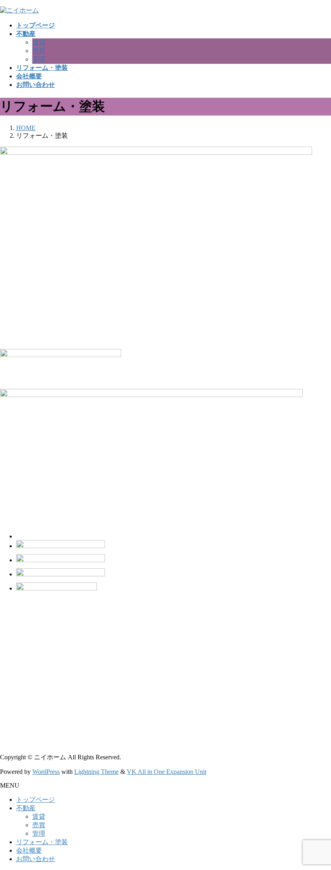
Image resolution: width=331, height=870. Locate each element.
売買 (38, 50)
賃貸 (38, 42)
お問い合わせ (35, 858)
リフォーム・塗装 (42, 841)
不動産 (26, 808)
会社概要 (29, 850)
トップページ (35, 799)
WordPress (46, 771)
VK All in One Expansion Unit (166, 771)
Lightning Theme (96, 771)
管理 (38, 59)
